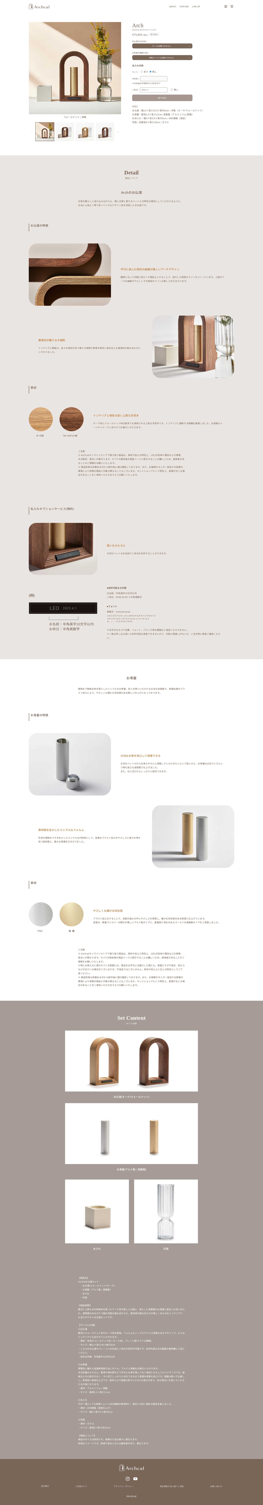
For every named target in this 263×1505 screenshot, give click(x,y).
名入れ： (136, 72)
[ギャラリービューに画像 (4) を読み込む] (105, 131)
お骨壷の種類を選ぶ (140, 53)
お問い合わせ (216, 1486)
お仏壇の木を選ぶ (139, 41)
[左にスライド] (32, 132)
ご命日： (136, 89)
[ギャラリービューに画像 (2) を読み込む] (64, 131)
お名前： (136, 78)
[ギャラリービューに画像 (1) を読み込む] (44, 131)
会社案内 (45, 1486)
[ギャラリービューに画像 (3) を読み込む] (85, 131)
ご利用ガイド (81, 1486)
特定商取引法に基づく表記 (172, 1486)
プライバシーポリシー (124, 1486)
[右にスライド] (118, 132)
